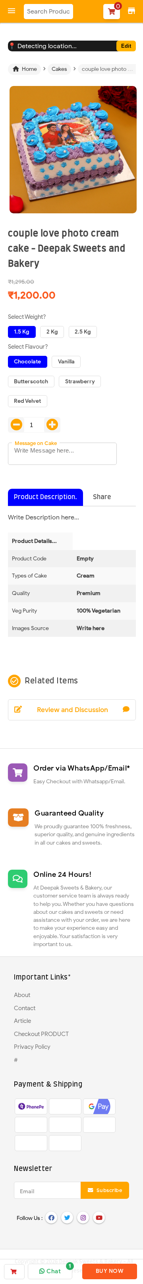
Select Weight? (27, 316)
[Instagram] (83, 1218)
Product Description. (45, 497)
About (22, 995)
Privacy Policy (32, 1046)
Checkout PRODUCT (41, 1034)
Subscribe (108, 1190)
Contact (24, 1008)
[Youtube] (99, 1218)
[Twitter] (67, 1218)
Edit (126, 46)
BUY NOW (110, 1271)
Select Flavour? (28, 346)
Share (102, 497)
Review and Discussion (72, 710)
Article (22, 1020)
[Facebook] (51, 1218)
